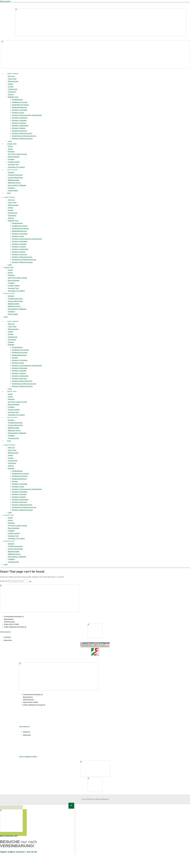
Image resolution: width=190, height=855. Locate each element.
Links (10, 141)
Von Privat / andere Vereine (17, 154)
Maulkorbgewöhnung (19, 107)
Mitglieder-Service (14, 183)
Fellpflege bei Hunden (20, 102)
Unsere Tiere (12, 144)
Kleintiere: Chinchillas (19, 110)
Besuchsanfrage (13, 157)
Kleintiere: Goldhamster (20, 125)
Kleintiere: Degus (18, 112)
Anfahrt (10, 84)
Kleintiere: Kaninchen (19, 131)
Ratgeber (11, 345)
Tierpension (12, 92)
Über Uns (11, 76)
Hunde (10, 146)
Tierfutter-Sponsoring (15, 175)
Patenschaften (13, 190)
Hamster (15, 358)
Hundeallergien (17, 99)
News (9, 193)
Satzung (11, 94)
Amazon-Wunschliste (15, 177)
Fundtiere (11, 159)
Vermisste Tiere (13, 164)
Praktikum (11, 188)
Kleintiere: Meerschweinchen (22, 133)
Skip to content (5, 1)
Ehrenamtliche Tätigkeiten (17, 185)
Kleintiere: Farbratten (19, 120)
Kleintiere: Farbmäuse (19, 118)
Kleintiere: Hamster (18, 128)
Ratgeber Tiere (13, 97)
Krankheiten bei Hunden (20, 105)
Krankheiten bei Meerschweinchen (24, 136)
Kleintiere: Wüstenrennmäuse (22, 138)
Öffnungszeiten (13, 81)
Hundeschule (12, 89)
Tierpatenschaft (13, 438)
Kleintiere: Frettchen (19, 123)
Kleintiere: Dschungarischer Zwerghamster (27, 115)
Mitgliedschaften (13, 180)
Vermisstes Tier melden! (16, 167)
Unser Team (12, 79)
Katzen (10, 149)
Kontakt (10, 86)
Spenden (11, 172)
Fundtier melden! (14, 162)
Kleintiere (11, 151)
